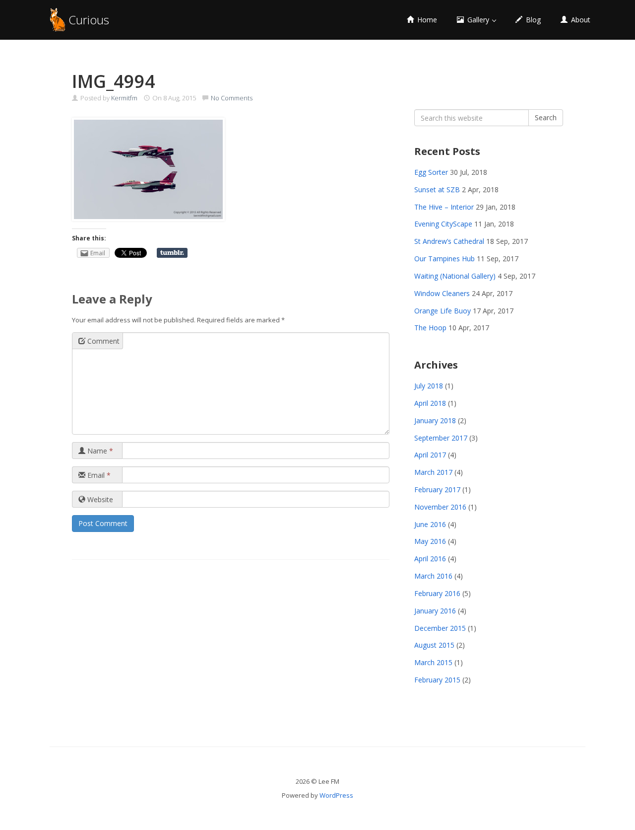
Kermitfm (124, 97)
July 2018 (428, 385)
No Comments (232, 97)
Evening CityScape (443, 223)
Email (98, 475)
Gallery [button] (478, 19)
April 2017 (430, 454)
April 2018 (430, 403)
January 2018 (435, 420)
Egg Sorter (431, 172)
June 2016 (430, 524)
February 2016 (437, 593)
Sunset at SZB (437, 189)
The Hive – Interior (444, 207)
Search (546, 117)
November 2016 (440, 507)
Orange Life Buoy (442, 310)
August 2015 (434, 645)
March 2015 (433, 662)
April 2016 (430, 558)
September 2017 (440, 438)
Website (99, 499)
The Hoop (430, 327)
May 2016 (430, 541)
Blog (532, 19)
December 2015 (440, 628)
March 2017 (433, 472)
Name (99, 450)
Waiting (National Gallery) (455, 276)
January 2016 (435, 610)
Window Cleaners (442, 293)
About (579, 19)
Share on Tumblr (172, 253)
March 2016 (433, 576)
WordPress (336, 795)
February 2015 (437, 679)
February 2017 (437, 489)
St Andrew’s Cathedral (449, 241)
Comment (102, 341)
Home (426, 19)
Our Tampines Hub (444, 258)
